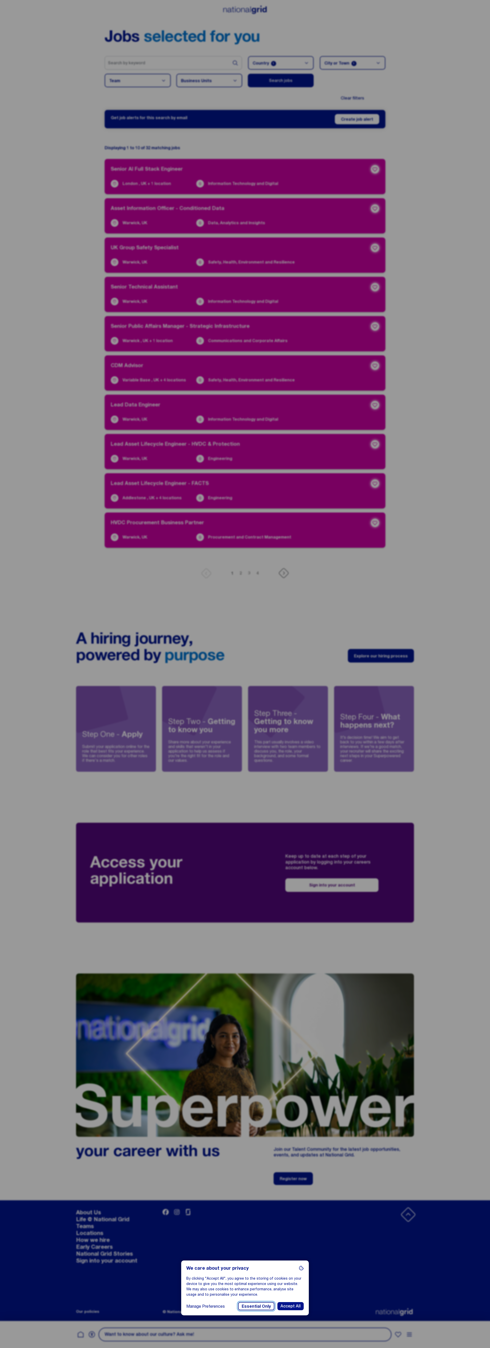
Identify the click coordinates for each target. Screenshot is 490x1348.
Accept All (290, 1306)
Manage (205, 1306)
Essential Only (256, 1306)
